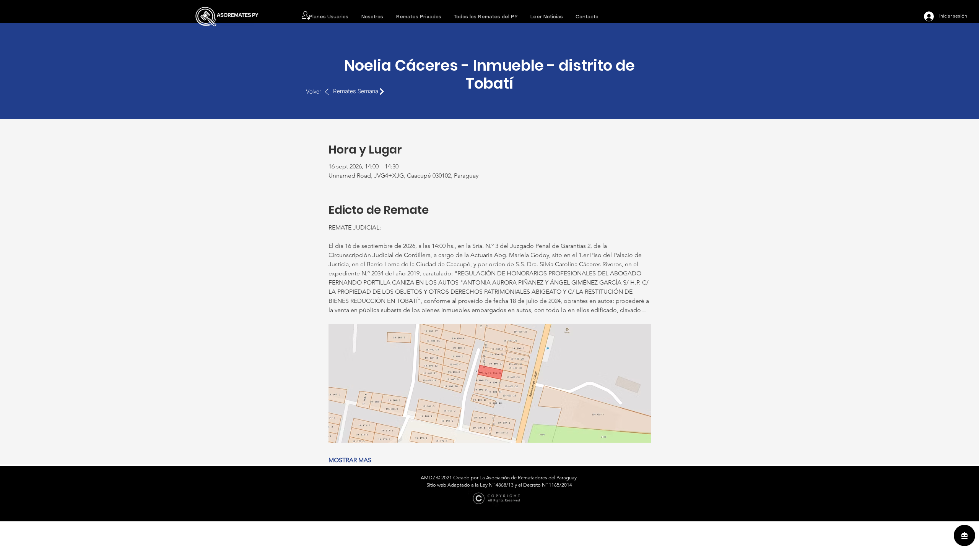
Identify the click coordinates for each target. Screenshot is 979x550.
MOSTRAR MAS (350, 460)
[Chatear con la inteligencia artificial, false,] (964, 535)
